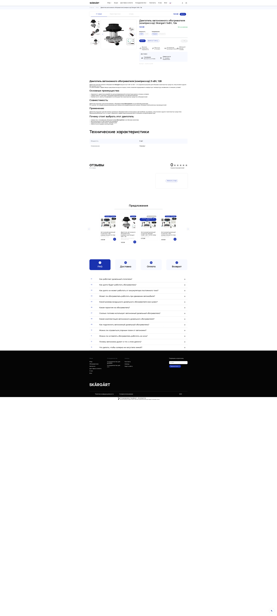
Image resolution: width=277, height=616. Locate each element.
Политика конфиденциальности (104, 394)
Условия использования (126, 394)
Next (134, 34)
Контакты (153, 3)
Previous (102, 34)
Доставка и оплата (126, 3)
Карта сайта (129, 366)
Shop (108, 3)
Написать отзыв (172, 180)
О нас (160, 3)
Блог (165, 3)
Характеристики (115, 14)
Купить (183, 14)
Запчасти (92, 366)
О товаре (99, 14)
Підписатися (174, 366)
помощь (127, 364)
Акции (116, 3)
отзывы (131, 14)
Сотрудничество (140, 3)
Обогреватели (93, 364)
